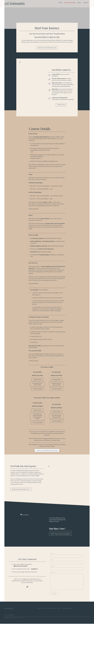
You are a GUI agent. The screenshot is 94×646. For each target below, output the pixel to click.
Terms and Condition (67, 608)
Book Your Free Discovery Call (47, 47)
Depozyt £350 (37, 410)
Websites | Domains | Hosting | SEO (16, 617)
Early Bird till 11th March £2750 (37, 384)
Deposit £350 (37, 379)
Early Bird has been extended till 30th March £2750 (37, 416)
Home (60, 2)
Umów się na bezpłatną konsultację (46, 450)
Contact (85, 2)
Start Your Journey (69, 2)
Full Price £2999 (37, 389)
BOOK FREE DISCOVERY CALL (21, 489)
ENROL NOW (61, 104)
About (79, 2)
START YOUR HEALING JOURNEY (60, 534)
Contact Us (34, 569)
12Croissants (8, 614)
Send (54, 593)
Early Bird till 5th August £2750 (56, 384)
